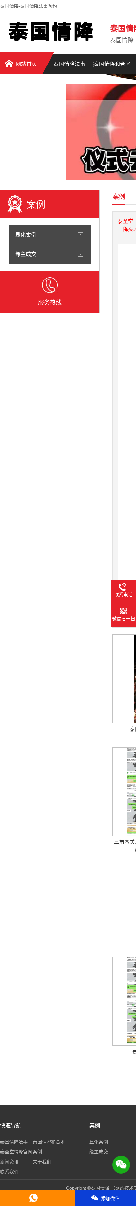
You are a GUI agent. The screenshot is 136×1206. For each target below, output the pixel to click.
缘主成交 (25, 254)
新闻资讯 (9, 1161)
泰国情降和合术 (112, 64)
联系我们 (9, 1171)
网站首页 (26, 64)
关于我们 (42, 1161)
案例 (37, 1151)
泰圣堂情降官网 (16, 1151)
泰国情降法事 (69, 64)
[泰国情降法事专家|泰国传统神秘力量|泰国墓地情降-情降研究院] (50, 40)
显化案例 (25, 234)
